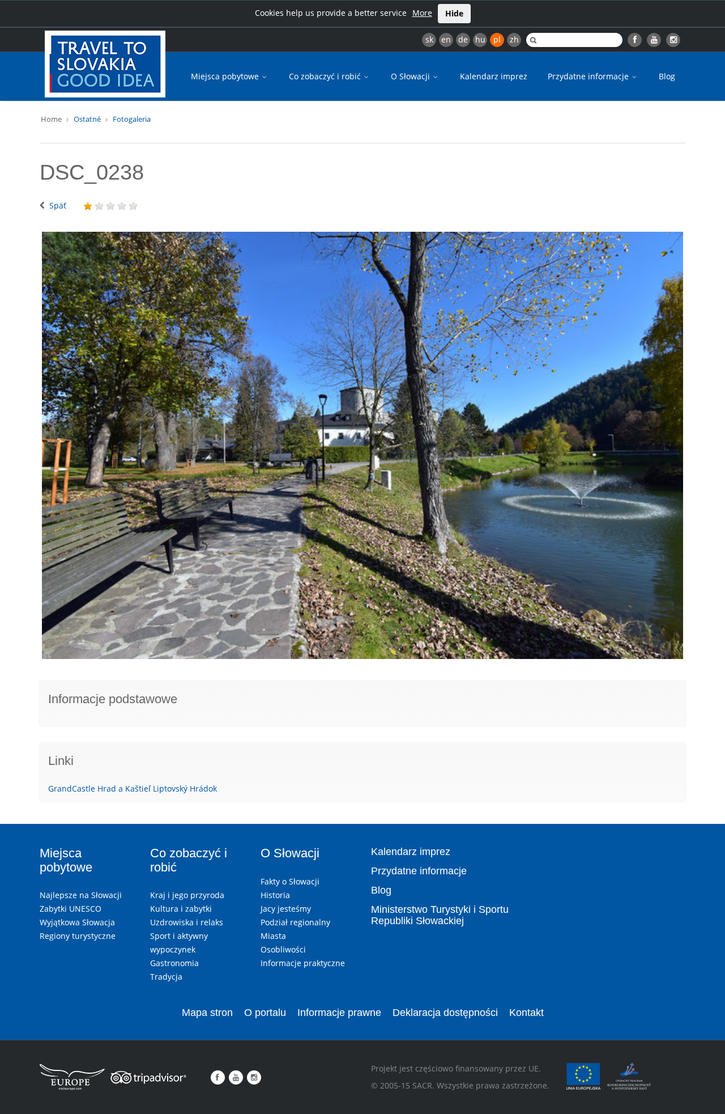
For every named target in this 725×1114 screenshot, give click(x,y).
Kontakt (526, 1012)
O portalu (265, 1012)
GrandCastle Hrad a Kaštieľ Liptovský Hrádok (132, 788)
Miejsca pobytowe (226, 76)
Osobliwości (283, 949)
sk (429, 39)
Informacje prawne (339, 1012)
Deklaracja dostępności (445, 1012)
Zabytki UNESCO (70, 908)
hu (480, 39)
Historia (275, 895)
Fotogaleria (132, 119)
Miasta (273, 935)
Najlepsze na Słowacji (81, 895)
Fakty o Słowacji (290, 881)
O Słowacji (411, 76)
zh (514, 39)
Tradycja (166, 976)
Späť (57, 205)
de (463, 39)
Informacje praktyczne (303, 963)
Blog (667, 76)
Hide (454, 13)
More (422, 12)
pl (497, 39)
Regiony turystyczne (78, 935)
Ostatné (87, 119)
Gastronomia (174, 963)
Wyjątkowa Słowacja (77, 922)
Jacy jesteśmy (286, 908)
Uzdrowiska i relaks (186, 922)
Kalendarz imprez (493, 76)
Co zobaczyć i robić (326, 76)
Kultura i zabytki (181, 908)
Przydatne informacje (589, 76)
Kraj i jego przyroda (187, 895)
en (446, 39)
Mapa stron (207, 1012)
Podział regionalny (295, 922)
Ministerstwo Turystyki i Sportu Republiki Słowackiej (440, 915)
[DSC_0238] (362, 445)
